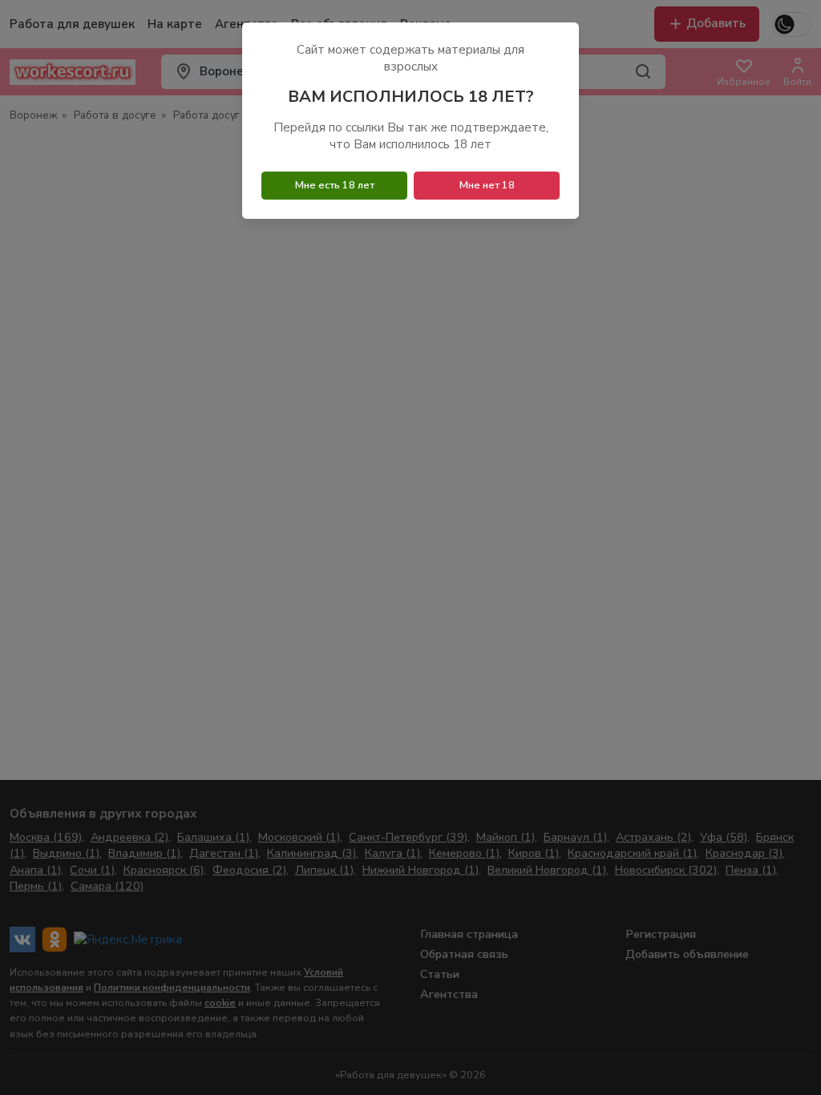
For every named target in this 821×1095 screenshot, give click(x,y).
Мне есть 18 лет (334, 185)
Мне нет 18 (487, 185)
